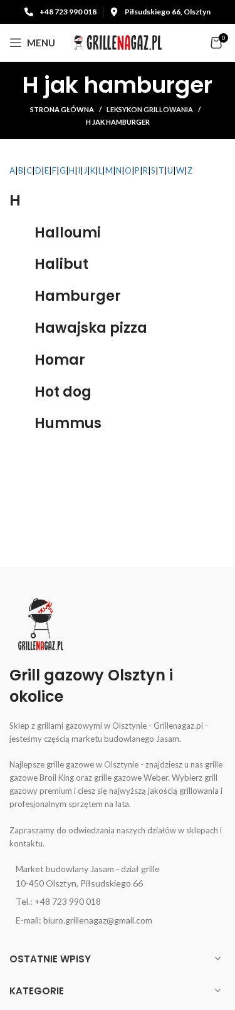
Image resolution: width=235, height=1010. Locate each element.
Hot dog (62, 392)
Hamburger (77, 296)
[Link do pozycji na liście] (117, 876)
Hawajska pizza (90, 328)
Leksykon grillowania (150, 109)
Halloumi (67, 232)
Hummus (68, 423)
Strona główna (62, 109)
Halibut (61, 264)
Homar (59, 360)
